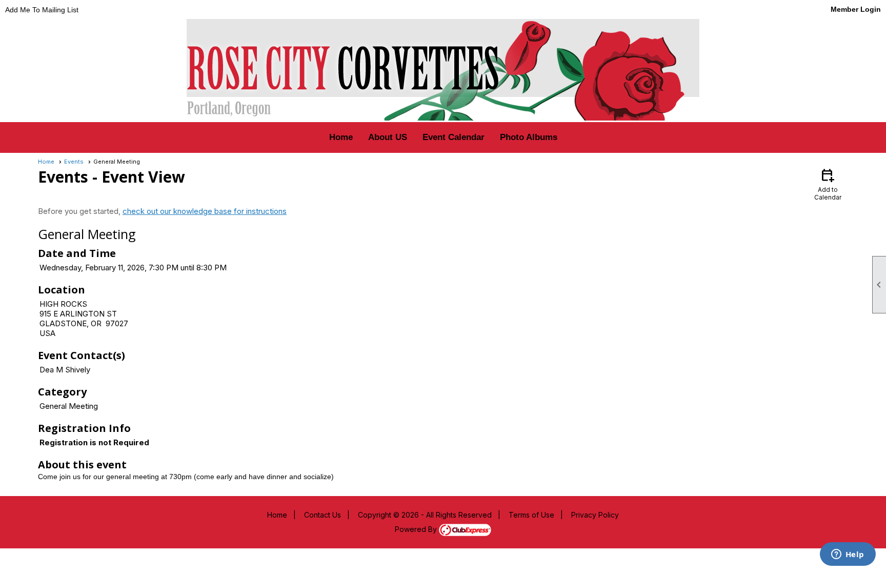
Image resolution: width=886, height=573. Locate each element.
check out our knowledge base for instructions (205, 211)
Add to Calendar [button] (827, 184)
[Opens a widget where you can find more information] (847, 555)
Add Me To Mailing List (41, 10)
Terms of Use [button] (531, 514)
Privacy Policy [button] (595, 514)
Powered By (417, 529)
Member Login (856, 9)
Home (341, 137)
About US (387, 137)
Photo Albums (528, 137)
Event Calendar (453, 137)
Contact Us (322, 514)
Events (74, 161)
